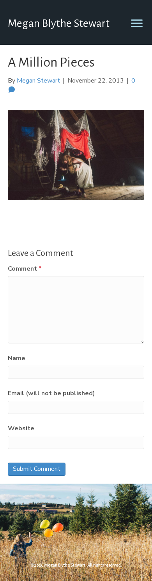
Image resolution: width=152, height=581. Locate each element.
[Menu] (137, 23)
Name (16, 358)
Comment (25, 268)
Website (21, 428)
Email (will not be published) (51, 393)
